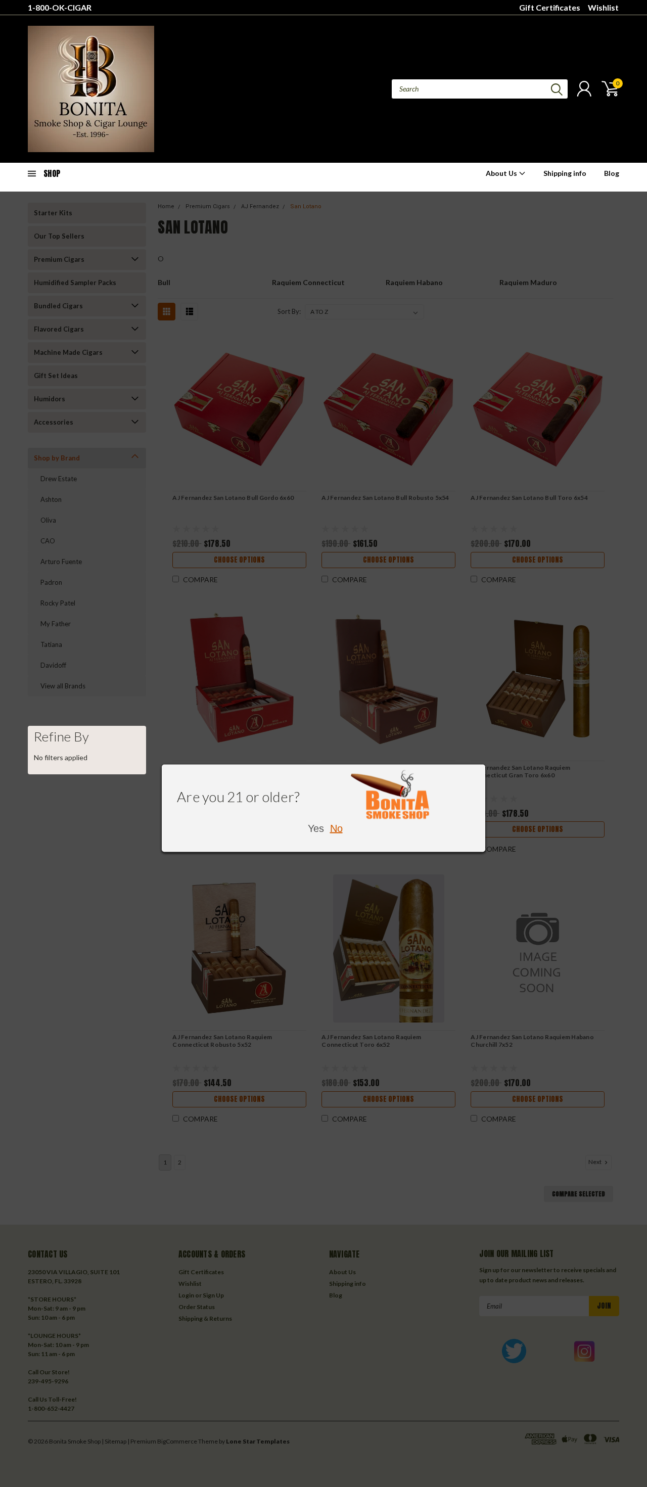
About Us (502, 173)
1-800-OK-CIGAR (59, 7)
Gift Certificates (549, 7)
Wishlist (603, 7)
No (336, 828)
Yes (316, 828)
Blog (611, 173)
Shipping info (564, 173)
